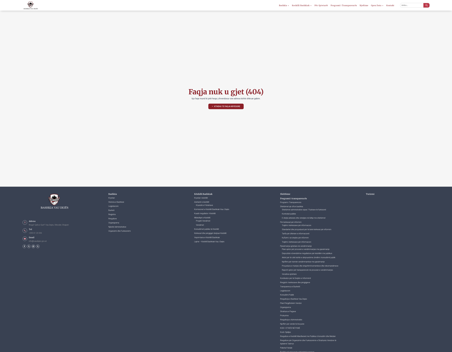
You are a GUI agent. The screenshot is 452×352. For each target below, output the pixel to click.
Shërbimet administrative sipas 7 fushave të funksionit (304, 210)
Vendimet (200, 225)
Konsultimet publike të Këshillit (206, 229)
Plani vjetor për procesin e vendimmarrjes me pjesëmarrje (305, 249)
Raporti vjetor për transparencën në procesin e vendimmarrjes (307, 270)
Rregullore (112, 219)
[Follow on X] (29, 246)
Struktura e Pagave (288, 311)
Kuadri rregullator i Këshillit (205, 213)
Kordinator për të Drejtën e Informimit (295, 278)
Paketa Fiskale (286, 348)
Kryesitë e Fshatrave (204, 205)
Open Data (376, 6)
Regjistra (112, 214)
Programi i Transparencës (344, 6)
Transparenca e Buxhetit (290, 286)
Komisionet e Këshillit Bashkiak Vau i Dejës (211, 209)
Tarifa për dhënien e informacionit (295, 233)
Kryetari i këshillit (201, 198)
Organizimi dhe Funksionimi (119, 231)
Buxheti (111, 210)
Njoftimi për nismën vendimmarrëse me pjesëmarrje (303, 262)
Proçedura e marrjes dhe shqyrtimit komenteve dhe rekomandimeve (310, 266)
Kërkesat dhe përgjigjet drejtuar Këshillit (210, 233)
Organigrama (113, 223)
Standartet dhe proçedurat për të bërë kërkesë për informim (306, 229)
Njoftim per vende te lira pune (292, 324)
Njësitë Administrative (117, 227)
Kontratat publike (289, 214)
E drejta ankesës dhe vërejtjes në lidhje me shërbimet (303, 218)
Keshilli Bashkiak (301, 6)
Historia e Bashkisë (116, 202)
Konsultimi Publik (287, 295)
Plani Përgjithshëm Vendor (291, 303)
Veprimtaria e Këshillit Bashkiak (207, 237)
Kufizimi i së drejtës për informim (295, 238)
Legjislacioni (113, 206)
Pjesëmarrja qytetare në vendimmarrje (296, 246)
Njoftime (364, 6)
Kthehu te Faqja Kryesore (227, 106)
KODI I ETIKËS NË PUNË (290, 328)
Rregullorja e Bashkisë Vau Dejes (293, 299)
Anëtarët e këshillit (201, 202)
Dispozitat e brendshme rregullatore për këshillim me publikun (307, 253)
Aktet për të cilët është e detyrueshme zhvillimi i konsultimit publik (308, 257)
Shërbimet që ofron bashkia (291, 206)
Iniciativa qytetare (289, 274)
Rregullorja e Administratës (291, 320)
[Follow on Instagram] (33, 246)
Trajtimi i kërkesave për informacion (296, 225)
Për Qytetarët (321, 6)
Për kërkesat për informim (291, 222)
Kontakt (390, 6)
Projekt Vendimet (203, 221)
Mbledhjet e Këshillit (202, 218)
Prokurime (284, 315)
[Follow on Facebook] (24, 246)
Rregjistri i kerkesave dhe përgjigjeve (295, 282)
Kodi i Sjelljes (285, 332)
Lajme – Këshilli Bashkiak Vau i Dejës (209, 241)
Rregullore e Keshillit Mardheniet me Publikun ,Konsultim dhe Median (308, 336)
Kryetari (111, 198)
